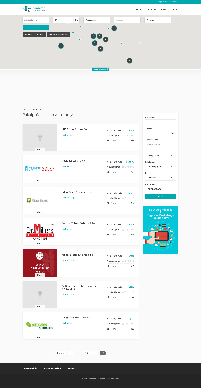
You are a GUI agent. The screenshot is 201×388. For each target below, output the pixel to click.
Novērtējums (150, 184)
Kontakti (71, 368)
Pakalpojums (150, 162)
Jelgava (130, 318)
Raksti (175, 9)
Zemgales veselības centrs (75, 317)
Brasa (131, 256)
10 (86, 353)
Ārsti (164, 9)
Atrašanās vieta (151, 140)
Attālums (149, 129)
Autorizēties (174, 2)
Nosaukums (150, 117)
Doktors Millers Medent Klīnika (78, 223)
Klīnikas (152, 9)
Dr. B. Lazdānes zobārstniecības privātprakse (78, 287)
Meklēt (36, 27)
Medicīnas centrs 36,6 (73, 160)
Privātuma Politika (30, 368)
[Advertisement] (100, 89)
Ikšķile (131, 287)
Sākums (138, 9)
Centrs (131, 130)
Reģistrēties (162, 2)
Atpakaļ (61, 353)
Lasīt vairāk (67, 135)
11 (94, 353)
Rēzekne (130, 162)
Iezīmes (148, 173)
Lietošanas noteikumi (52, 368)
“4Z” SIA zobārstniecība (74, 129)
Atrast (160, 196)
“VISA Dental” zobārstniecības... (78, 192)
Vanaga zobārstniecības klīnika (78, 254)
